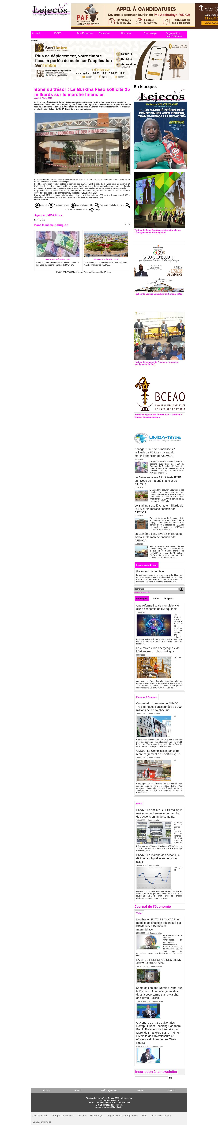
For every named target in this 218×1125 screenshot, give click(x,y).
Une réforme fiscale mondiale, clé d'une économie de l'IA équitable (157, 607)
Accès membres (103, 1107)
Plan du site (117, 1107)
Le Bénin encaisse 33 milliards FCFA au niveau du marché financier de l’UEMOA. (106, 264)
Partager (97, 209)
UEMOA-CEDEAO (63, 272)
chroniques (141, 598)
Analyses (168, 598)
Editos (156, 598)
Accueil (36, 33)
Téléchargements (109, 1090)
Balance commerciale (150, 571)
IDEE (144, 1115)
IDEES (57, 33)
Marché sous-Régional (82, 272)
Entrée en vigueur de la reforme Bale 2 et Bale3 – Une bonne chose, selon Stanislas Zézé (159, 423)
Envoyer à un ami (61, 205)
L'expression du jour (146, 565)
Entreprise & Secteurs (63, 1115)
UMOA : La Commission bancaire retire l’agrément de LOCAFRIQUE (158, 752)
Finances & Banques (146, 697)
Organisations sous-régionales (174, 34)
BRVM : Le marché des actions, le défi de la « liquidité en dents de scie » (158, 858)
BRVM (139, 803)
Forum (140, 1090)
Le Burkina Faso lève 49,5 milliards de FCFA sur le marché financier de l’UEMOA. (159, 509)
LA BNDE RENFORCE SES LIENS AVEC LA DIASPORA (158, 961)
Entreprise (104, 33)
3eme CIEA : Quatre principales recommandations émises (155, 237)
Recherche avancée (142, 592)
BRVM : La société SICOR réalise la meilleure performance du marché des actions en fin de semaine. (159, 813)
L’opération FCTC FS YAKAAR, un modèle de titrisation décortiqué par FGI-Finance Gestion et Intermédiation (158, 924)
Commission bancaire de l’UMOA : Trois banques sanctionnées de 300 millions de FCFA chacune (159, 707)
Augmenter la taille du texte (112, 205)
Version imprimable (84, 205)
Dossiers (82, 1115)
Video (139, 913)
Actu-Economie (85, 33)
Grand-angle (150, 33)
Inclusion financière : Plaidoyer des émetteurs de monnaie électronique (157, 369)
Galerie (78, 1090)
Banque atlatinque (42, 1122)
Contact (171, 1090)
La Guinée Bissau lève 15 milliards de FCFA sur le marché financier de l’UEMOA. (159, 537)
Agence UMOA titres (102, 272)
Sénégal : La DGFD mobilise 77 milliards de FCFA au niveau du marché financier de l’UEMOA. (57, 264)
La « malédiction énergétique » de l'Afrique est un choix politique (158, 650)
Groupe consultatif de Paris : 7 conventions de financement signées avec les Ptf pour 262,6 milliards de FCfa (158, 301)
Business (126, 33)
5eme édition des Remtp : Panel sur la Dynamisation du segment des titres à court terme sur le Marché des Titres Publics (159, 993)
